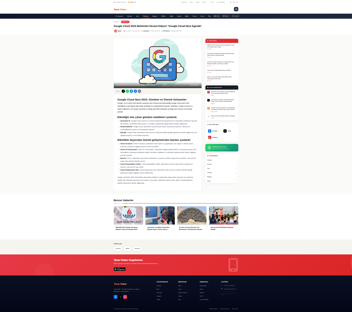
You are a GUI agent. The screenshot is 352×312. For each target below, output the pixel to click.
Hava (179, 289)
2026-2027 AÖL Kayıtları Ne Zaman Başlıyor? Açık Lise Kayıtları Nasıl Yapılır (220, 46)
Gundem (209, 160)
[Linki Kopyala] (139, 91)
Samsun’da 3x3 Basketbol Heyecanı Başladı (219, 70)
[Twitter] (233, 2)
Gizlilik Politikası (213, 308)
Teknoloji (145, 16)
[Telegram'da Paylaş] (131, 91)
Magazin (154, 16)
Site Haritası (235, 308)
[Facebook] (230, 2)
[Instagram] (237, 2)
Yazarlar (236, 16)
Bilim (209, 16)
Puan (179, 299)
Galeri (226, 16)
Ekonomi (209, 164)
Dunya (209, 181)
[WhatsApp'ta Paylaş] (127, 91)
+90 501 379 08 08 (229, 285)
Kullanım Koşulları (224, 308)
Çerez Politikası (221, 2)
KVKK (212, 2)
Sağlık (171, 16)
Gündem (129, 16)
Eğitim (187, 16)
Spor (137, 16)
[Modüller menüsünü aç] (236, 9)
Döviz (179, 286)
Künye (191, 2)
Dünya (195, 16)
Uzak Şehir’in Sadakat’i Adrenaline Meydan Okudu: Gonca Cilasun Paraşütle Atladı (220, 54)
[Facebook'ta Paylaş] (135, 91)
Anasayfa (120, 16)
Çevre (202, 16)
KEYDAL (231, 293)
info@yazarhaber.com (230, 289)
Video (217, 16)
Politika (163, 16)
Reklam (198, 2)
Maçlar (180, 296)
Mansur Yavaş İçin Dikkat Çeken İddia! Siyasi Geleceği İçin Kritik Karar (219, 77)
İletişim (204, 2)
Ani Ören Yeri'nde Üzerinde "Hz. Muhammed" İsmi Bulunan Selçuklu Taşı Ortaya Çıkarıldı (220, 62)
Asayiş (179, 16)
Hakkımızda (184, 2)
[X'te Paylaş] (123, 91)
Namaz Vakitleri (182, 292)
